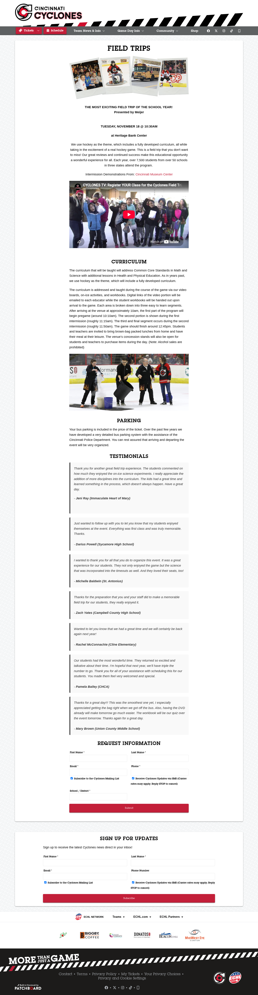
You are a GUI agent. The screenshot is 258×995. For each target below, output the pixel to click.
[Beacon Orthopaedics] (168, 935)
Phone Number (140, 870)
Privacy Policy (104, 974)
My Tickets (130, 974)
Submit (129, 807)
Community (165, 31)
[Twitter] (216, 30)
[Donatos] (142, 935)
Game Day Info (129, 31)
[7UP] (63, 935)
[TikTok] (231, 30)
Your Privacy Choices (162, 974)
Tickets (28, 30)
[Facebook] (208, 30)
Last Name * (138, 752)
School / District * (80, 790)
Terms (82, 974)
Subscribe (129, 898)
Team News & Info (87, 31)
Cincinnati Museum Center (154, 174)
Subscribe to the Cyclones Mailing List (96, 778)
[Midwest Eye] (194, 935)
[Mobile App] (239, 30)
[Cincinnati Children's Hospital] (115, 935)
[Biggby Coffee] (89, 935)
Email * (74, 766)
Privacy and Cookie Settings (122, 978)
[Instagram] (224, 30)
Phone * (135, 766)
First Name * (77, 752)
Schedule (56, 30)
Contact (65, 974)
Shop (194, 31)
